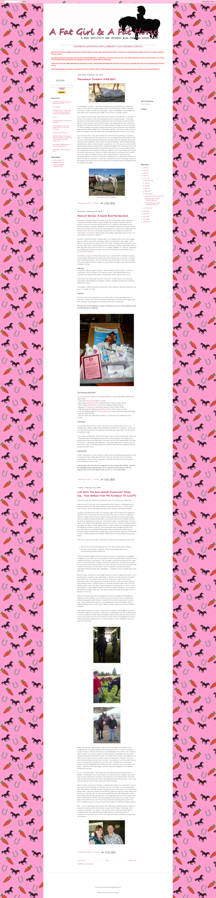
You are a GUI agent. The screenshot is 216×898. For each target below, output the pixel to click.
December (148, 180)
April (146, 188)
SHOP (101, 46)
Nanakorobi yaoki (58, 162)
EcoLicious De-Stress (103, 411)
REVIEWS (128, 46)
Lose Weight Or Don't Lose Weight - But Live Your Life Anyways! (61, 127)
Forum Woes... (57, 107)
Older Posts (132, 860)
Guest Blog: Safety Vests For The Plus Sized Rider (61, 145)
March (147, 191)
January (147, 208)
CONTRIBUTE (79, 46)
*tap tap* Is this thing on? (60, 132)
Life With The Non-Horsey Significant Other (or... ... (153, 203)
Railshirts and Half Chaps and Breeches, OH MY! (62, 102)
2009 (145, 222)
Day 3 (54, 117)
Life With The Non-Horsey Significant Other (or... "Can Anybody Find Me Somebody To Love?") (106, 493)
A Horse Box (90, 231)
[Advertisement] (152, 85)
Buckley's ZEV (93, 403)
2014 (145, 178)
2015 (145, 176)
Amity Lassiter (145, 104)
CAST (120, 46)
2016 (145, 173)
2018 (145, 168)
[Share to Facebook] (112, 203)
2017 (145, 170)
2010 (145, 219)
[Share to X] (110, 203)
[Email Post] (101, 203)
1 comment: (95, 203)
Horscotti (89, 401)
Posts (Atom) (89, 864)
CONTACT (138, 46)
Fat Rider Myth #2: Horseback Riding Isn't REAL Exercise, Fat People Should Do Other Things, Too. (62, 138)
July (146, 183)
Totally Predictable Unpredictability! (58, 165)
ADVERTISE (92, 46)
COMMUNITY (110, 46)
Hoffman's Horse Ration (108, 409)
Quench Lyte (91, 407)
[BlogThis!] (107, 203)
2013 (145, 211)
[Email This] (105, 203)
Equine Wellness (91, 397)
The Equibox (89, 251)
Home (107, 860)
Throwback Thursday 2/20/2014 (96, 79)
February (148, 194)
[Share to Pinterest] (114, 203)
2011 (145, 216)
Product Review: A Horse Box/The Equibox (102, 215)
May (146, 186)
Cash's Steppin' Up (58, 160)
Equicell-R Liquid (94, 405)
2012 (145, 214)
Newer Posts (82, 860)
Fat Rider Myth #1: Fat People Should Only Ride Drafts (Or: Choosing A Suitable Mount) (62, 112)
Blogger (116, 892)
